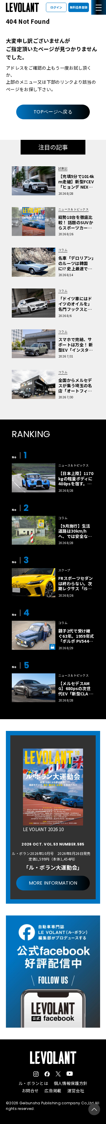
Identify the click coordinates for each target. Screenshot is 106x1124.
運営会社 (75, 1090)
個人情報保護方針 (70, 1083)
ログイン (56, 7)
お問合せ (30, 1090)
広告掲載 (52, 1090)
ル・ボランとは (33, 1083)
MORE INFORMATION (53, 883)
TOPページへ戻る (53, 111)
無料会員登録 (78, 7)
